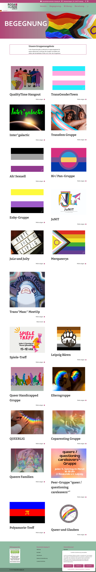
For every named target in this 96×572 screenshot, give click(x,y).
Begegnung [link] (55, 6)
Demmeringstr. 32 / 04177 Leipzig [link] (73, 1)
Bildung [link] (68, 6)
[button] (85, 2)
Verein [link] (43, 6)
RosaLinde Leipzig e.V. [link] (19, 570)
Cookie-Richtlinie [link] (71, 569)
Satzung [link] (39, 549)
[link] (12, 6)
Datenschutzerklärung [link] (80, 569)
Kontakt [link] (38, 552)
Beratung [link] (79, 6)
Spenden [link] (66, 549)
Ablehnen (78, 566)
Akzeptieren (68, 566)
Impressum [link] (87, 569)
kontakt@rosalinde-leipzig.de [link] (51, 1)
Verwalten (89, 566)
